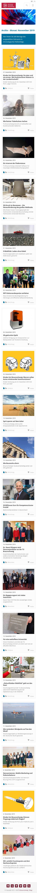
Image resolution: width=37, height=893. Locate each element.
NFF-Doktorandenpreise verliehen (16, 293)
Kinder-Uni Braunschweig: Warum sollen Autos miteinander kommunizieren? (18, 378)
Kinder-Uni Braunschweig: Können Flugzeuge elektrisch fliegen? (16, 818)
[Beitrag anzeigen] (18, 59)
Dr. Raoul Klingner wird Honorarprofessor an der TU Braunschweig (13, 549)
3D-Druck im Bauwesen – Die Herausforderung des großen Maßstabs (18, 206)
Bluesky (20, 885)
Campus (10, 88)
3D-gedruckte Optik (10, 335)
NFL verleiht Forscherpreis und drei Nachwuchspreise (16, 862)
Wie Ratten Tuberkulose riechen (15, 121)
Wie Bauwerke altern (11, 463)
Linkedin (12, 885)
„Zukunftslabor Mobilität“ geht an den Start (17, 684)
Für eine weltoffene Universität (15, 639)
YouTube (24, 885)
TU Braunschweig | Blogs (25, 890)
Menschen (11, 562)
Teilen (32, 88)
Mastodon (16, 885)
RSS (28, 885)
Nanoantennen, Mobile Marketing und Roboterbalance (17, 774)
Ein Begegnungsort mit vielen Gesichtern (14, 596)
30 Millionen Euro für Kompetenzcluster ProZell (18, 506)
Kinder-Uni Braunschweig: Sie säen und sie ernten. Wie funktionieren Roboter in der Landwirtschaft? (18, 77)
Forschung (11, 130)
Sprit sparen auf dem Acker (13, 421)
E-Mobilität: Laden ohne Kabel (14, 251)
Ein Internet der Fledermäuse (14, 163)
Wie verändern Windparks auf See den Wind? (17, 730)
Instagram (8, 885)
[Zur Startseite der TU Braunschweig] (9, 5)
